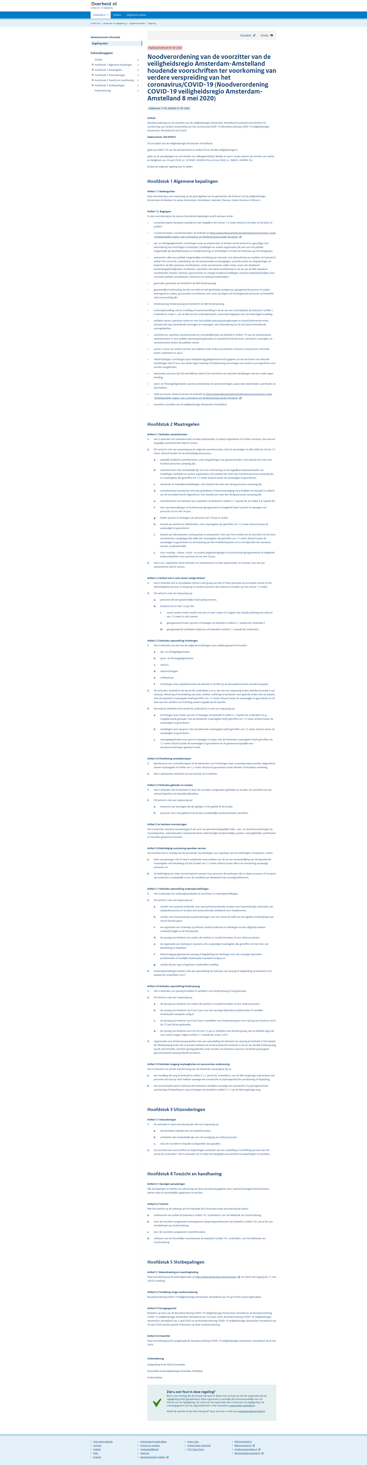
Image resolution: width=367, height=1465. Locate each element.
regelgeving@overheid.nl (251, 1411)
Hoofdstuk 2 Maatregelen (106, 69)
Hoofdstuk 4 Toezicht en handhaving (112, 80)
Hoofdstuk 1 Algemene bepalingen (111, 64)
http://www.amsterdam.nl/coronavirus (216, 1276)
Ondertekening (103, 90)
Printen (265, 35)
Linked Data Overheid (199, 1445)
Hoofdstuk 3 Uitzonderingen (108, 75)
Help (95, 1453)
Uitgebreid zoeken (137, 23)
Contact (97, 1445)
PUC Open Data (195, 1449)
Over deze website (103, 1441)
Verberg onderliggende (93, 65)
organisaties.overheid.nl (242, 1405)
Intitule (98, 59)
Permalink (245, 35)
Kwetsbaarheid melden (152, 1457)
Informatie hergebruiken (153, 1441)
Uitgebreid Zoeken (136, 14)
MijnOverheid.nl (243, 1441)
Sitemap (144, 1453)
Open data (193, 1441)
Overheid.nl (99, 15)
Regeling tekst (100, 43)
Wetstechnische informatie (105, 37)
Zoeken (117, 14)
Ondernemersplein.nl (246, 1449)
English (97, 1449)
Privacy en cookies (150, 1445)
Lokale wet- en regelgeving (114, 23)
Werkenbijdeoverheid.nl (247, 1453)
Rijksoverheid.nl (243, 1445)
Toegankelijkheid (149, 1449)
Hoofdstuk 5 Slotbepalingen (108, 85)
